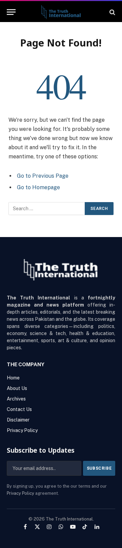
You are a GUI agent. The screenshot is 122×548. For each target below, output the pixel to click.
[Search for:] (46, 208)
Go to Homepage (38, 187)
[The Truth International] (61, 12)
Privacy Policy (20, 493)
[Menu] (11, 12)
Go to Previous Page (42, 176)
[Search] (111, 12)
